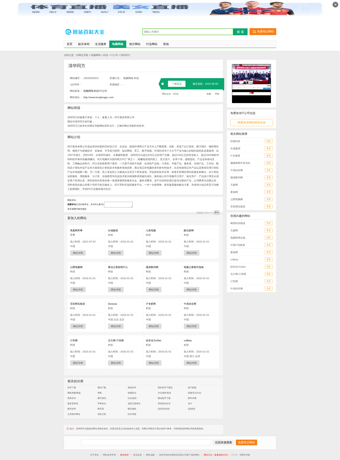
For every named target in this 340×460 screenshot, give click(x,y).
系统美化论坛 (164, 403)
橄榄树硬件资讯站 (240, 163)
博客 (100, 393)
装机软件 (132, 387)
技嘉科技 (235, 141)
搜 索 (240, 32)
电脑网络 (96, 55)
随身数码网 (152, 267)
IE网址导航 (82, 55)
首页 (69, 44)
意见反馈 (137, 455)
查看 (269, 141)
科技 (105, 55)
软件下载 (71, 387)
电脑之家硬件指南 (194, 267)
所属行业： (116, 78)
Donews (112, 303)
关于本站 (94, 455)
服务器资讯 (72, 403)
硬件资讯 (102, 398)
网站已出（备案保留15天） (217, 455)
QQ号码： (76, 84)
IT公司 (114, 55)
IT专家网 (151, 303)
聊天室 (101, 409)
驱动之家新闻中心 (118, 267)
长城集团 (113, 230)
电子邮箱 (192, 387)
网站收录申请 (109, 455)
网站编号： (76, 78)
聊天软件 (71, 409)
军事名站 (102, 403)
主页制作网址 (73, 414)
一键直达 (177, 83)
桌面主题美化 (134, 403)
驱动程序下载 (164, 398)
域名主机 (102, 414)
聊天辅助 (132, 409)
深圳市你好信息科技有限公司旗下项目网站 (179, 455)
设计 (190, 403)
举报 (217, 94)
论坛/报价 (132, 398)
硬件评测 (192, 398)
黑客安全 (71, 398)
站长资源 (132, 414)
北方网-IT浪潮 (116, 340)
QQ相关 (191, 409)
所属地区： (116, 84)
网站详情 (78, 253)
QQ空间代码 (163, 409)
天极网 (234, 184)
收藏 (209, 94)
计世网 (74, 340)
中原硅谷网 (190, 303)
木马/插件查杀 (164, 393)
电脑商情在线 (237, 237)
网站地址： (76, 97)
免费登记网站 (265, 31)
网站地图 (150, 455)
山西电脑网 (76, 267)
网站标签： (76, 90)
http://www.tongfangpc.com (98, 97)
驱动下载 (102, 387)
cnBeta (188, 340)
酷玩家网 (189, 230)
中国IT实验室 (237, 245)
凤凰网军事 (76, 230)
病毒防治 (132, 393)
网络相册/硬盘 (74, 393)
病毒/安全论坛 (194, 393)
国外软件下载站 (165, 387)
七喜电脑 (151, 230)
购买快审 (124, 455)
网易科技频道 (237, 223)
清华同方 (125, 55)
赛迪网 (234, 192)
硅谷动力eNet (153, 340)
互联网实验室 (77, 303)
